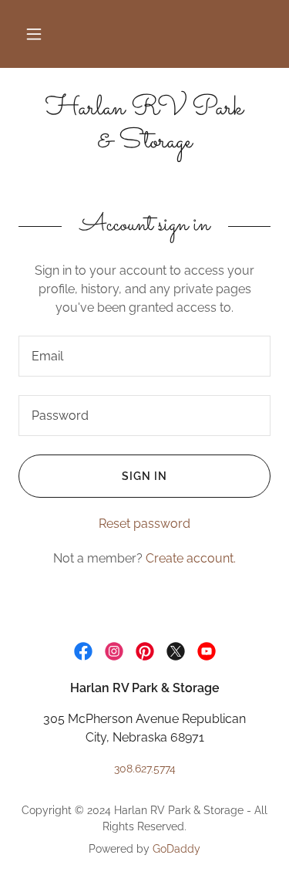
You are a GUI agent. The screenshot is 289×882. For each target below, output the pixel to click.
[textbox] (144, 356)
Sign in (144, 476)
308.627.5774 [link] (145, 768)
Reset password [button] (144, 523)
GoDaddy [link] (176, 849)
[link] (144, 126)
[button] (33, 34)
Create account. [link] (191, 558)
